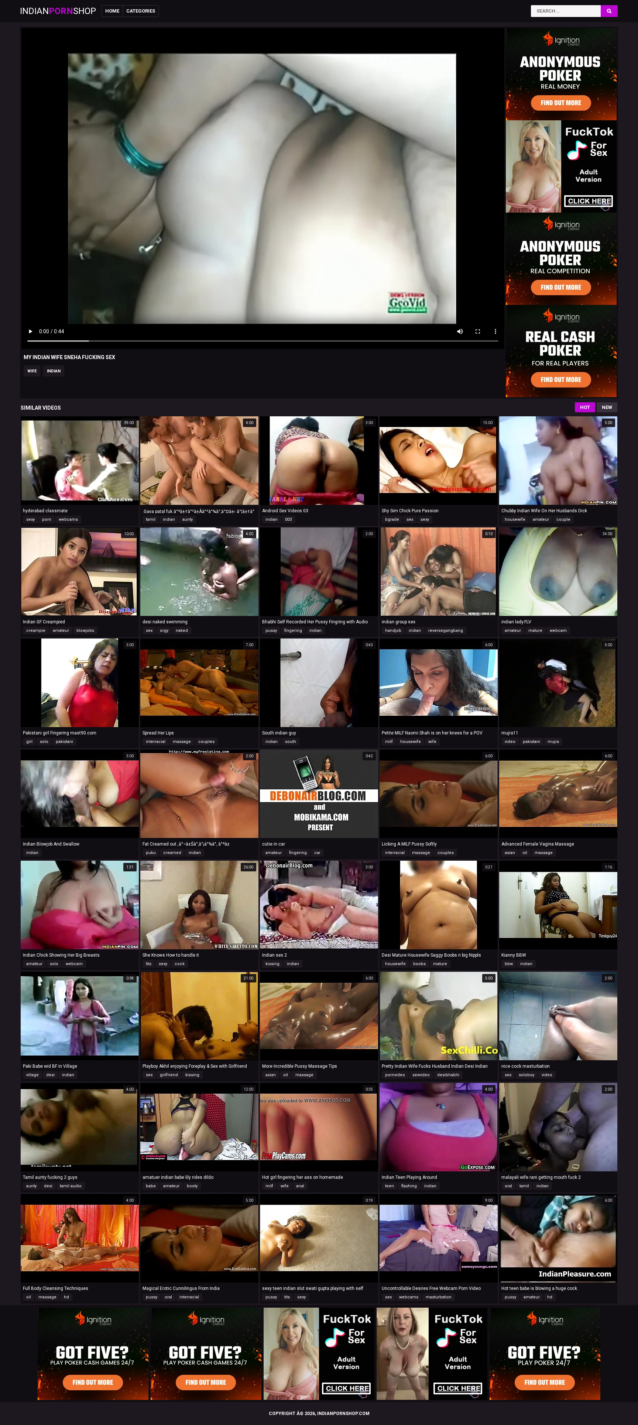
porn (46, 519)
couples (206, 741)
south (290, 741)
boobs (419, 963)
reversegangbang (445, 630)
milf (389, 741)
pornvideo (395, 1075)
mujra (553, 741)
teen (389, 1186)
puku (151, 852)
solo (44, 741)
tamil (150, 519)
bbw (509, 963)
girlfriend (169, 1075)
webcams (68, 519)
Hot (585, 407)
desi (50, 1075)
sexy (30, 519)
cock (180, 963)
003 (288, 519)
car (317, 852)
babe (151, 1186)
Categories (140, 11)
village (32, 1075)
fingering (293, 630)
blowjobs (85, 630)
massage (182, 741)
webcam (558, 630)
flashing (409, 1186)
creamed (172, 852)
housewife (515, 519)
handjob (393, 630)
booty (192, 1186)
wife (32, 371)
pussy (271, 630)
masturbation (439, 1297)
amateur (541, 519)
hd (66, 1297)
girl (29, 741)
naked (182, 630)
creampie (35, 630)
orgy (164, 630)
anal (300, 1186)
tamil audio (71, 1186)
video (510, 741)
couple (563, 519)
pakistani (64, 741)
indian (54, 371)
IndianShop (58, 11)
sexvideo (421, 1075)
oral (508, 1186)
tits (148, 963)
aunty (187, 519)
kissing (272, 963)
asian (510, 852)
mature (535, 630)
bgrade (392, 519)
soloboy (526, 1075)
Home (112, 11)
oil (524, 852)
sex (410, 519)
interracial (155, 741)
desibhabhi (448, 1075)
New (607, 407)
